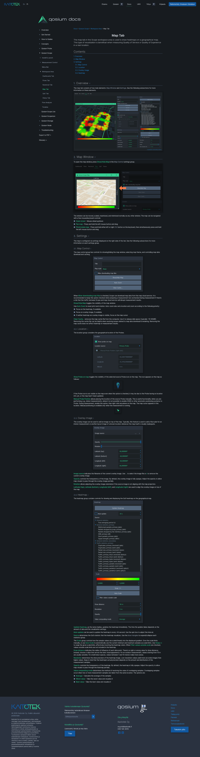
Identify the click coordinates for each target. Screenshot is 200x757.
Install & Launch (47, 58)
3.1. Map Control (81, 65)
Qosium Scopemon (48, 116)
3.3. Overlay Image (82, 70)
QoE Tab (46, 93)
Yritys (148, 4)
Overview (45, 30)
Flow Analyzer (47, 102)
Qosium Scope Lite (48, 112)
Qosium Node (46, 125)
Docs (129, 4)
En (24, 4)
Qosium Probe (46, 48)
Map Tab (46, 89)
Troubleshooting (47, 130)
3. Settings (77, 62)
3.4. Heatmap (80, 73)
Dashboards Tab (48, 76)
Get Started (45, 35)
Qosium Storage (47, 121)
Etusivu (104, 4)
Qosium (116, 4)
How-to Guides (46, 39)
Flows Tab (46, 80)
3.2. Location (80, 67)
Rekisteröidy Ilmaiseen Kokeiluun (182, 4)
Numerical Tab (47, 85)
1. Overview (78, 56)
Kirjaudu (162, 4)
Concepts (45, 44)
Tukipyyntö (175, 714)
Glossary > (43, 140)
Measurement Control (49, 62)
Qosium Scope (46, 53)
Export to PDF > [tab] (45, 135)
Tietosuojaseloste (177, 724)
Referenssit (175, 721)
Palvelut (174, 717)
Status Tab (46, 98)
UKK (139, 4)
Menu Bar (45, 67)
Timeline (45, 107)
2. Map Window (79, 59)
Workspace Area (48, 72)
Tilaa (70, 733)
